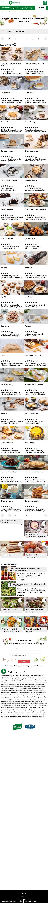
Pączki (3, 297)
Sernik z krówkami (7, 151)
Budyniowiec (29, 93)
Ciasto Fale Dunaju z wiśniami (35, 209)
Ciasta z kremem (8, 555)
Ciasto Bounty (30, 122)
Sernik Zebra (5, 93)
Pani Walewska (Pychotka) (34, 64)
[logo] (14, 3)
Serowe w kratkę (7, 209)
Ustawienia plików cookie (12, 901)
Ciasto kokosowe (7, 501)
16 (38, 39)
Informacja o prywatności (24, 899)
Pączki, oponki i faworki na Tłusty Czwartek (35, 556)
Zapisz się (24, 662)
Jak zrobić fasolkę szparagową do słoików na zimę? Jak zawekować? (27, 585)
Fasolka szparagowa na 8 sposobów (34, 610)
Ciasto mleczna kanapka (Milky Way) (12, 64)
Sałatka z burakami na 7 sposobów (10, 610)
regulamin (24, 896)
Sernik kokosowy (7, 384)
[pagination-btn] (46, 38)
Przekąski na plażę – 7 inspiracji (33, 630)
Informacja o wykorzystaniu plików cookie (24, 901)
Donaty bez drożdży (32, 501)
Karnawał (18, 12)
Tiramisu (4, 414)
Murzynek (28, 268)
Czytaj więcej (20, 579)
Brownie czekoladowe (9, 472)
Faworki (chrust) (31, 180)
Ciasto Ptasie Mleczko (9, 180)
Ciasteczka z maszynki (33, 355)
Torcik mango (30, 443)
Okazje (11, 12)
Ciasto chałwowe (7, 239)
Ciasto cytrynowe (7, 443)
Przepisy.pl (4, 12)
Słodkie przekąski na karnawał (9, 521)
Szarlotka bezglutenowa (33, 472)
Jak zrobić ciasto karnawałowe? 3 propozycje (35, 535)
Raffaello (28, 326)
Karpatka (4, 268)
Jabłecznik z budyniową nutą (11, 122)
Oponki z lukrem (7, 326)
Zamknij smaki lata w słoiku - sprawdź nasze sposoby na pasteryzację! (24, 569)
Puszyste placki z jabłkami (34, 384)
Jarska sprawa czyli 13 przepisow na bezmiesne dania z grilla (10, 630)
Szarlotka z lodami (31, 414)
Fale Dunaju (29, 297)
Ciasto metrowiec (31, 151)
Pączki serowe (30, 239)
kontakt (24, 893)
